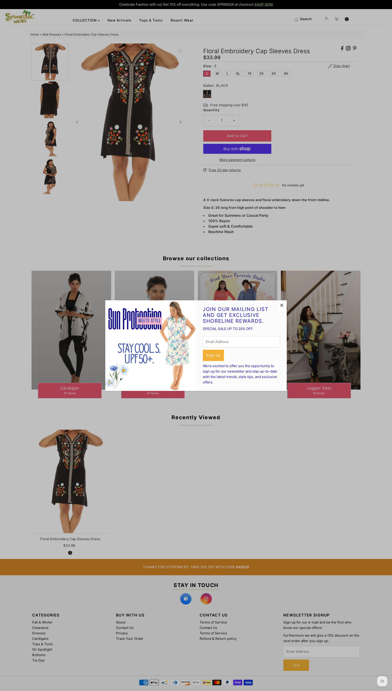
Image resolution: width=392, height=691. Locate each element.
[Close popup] (282, 305)
